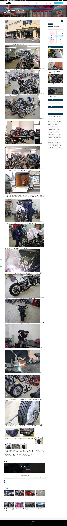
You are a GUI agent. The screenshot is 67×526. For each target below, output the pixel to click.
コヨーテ (50, 132)
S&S (56, 124)
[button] (9, 477)
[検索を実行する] (62, 21)
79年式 (59, 119)
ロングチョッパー (58, 145)
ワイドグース (57, 147)
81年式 (54, 121)
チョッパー (50, 137)
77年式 (50, 119)
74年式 (50, 118)
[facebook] (57, 0)
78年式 (54, 119)
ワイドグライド (51, 147)
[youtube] (61, 0)
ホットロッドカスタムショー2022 (53, 142)
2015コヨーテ (51, 124)
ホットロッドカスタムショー (53, 140)
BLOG (6, 12)
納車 (56, 148)
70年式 (50, 116)
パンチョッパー (57, 139)
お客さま (60, 126)
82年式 (59, 121)
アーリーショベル (51, 129)
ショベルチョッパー (58, 134)
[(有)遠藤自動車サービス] (7, 3)
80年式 (50, 121)
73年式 (59, 116)
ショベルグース (51, 134)
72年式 (54, 116)
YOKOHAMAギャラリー (52, 126)
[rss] (62, 0)
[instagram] (59, 0)
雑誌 (60, 148)
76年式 (59, 118)
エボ (57, 129)
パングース (50, 139)
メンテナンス (51, 145)
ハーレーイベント (57, 137)
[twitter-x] (58, 0)
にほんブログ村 (26, 455)
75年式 (54, 118)
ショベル (55, 132)
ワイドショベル (51, 148)
